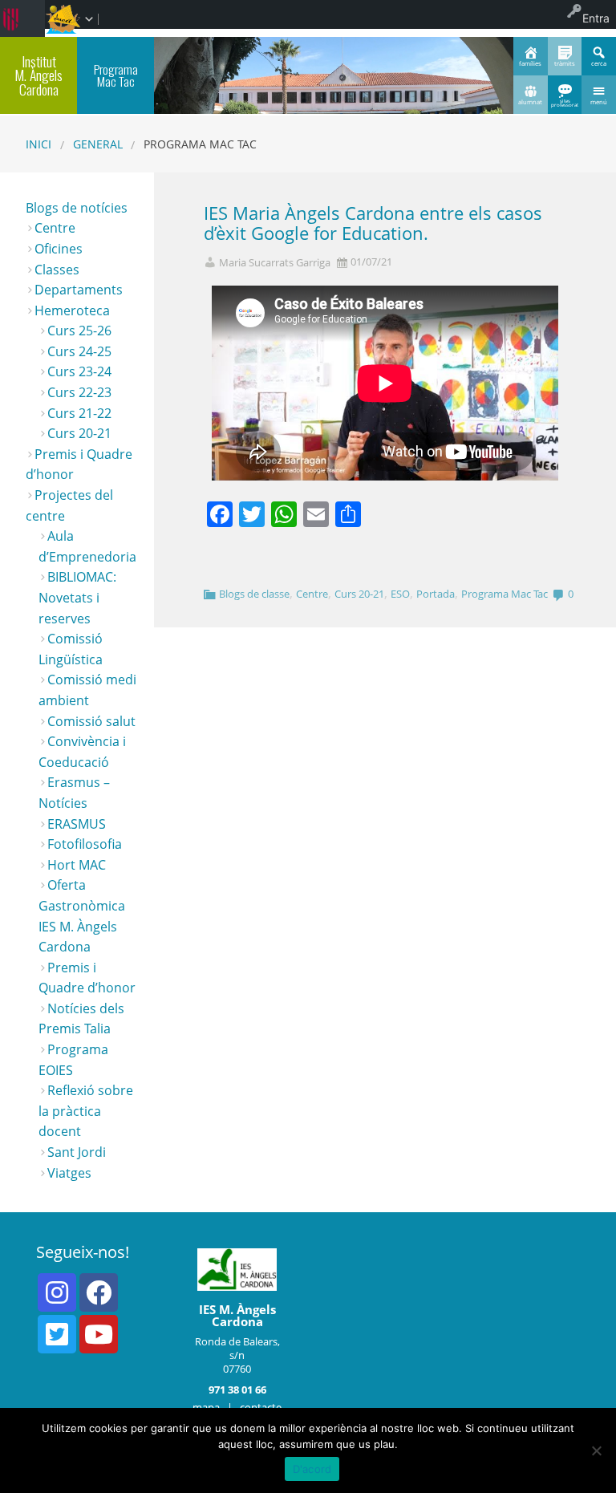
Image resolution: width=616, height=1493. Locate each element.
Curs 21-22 (79, 413)
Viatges (69, 1173)
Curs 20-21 (359, 593)
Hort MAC (76, 865)
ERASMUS (76, 824)
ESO (400, 593)
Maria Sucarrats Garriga (274, 263)
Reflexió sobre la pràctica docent (85, 1110)
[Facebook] (98, 1292)
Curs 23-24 (79, 371)
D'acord (312, 1469)
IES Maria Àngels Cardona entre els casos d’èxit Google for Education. (373, 223)
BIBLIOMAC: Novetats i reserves (77, 597)
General (98, 144)
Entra (596, 18)
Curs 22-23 (79, 392)
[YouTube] (98, 1334)
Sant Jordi (76, 1152)
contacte (261, 1407)
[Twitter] (57, 1334)
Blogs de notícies (77, 208)
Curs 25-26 (79, 330)
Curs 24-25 (79, 351)
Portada (435, 593)
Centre (312, 593)
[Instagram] (57, 1292)
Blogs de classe (254, 593)
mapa (206, 1407)
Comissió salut (91, 721)
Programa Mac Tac (504, 593)
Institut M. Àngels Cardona (38, 75)
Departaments (78, 289)
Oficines (58, 249)
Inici (38, 144)
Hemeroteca (72, 310)
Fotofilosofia (84, 844)
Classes (56, 269)
